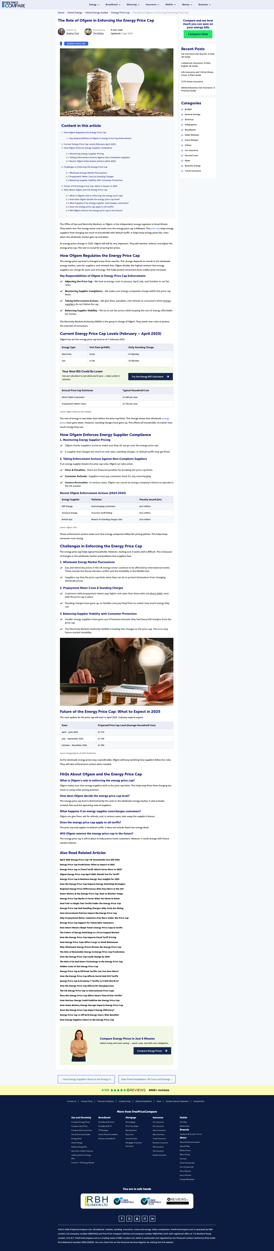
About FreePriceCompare (190, 1142)
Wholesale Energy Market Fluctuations (88, 172)
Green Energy (76, 1142)
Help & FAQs (185, 1146)
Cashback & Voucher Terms (191, 1134)
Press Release (191, 140)
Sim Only (183, 1122)
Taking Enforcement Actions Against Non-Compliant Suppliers (99, 157)
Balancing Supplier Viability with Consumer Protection (96, 180)
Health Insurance (159, 1155)
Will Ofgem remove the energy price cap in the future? (95, 210)
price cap (155, 228)
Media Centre (185, 1150)
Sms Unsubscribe (187, 1167)
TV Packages (103, 1130)
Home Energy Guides (96, 12)
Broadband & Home (106, 1122)
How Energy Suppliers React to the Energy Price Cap (87, 1079)
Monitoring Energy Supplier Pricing (86, 153)
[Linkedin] (152, 1218)
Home (61, 12)
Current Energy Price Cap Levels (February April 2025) (90, 144)
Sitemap (183, 1158)
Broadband (112, 4)
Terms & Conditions (105, 1101)
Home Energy (75, 12)
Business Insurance (160, 1142)
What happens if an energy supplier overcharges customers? (99, 203)
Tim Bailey (98, 33)
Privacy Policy (87, 1101)
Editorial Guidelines (144, 1101)
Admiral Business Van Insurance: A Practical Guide (198, 89)
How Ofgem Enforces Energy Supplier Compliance (88, 147)
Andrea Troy (72, 33)
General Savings (192, 114)
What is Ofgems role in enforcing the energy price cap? (96, 195)
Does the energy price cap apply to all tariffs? (91, 206)
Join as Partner (185, 1175)
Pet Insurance (158, 1147)
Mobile (169, 4)
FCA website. (168, 1242)
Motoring (132, 4)
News (187, 160)
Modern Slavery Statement (177, 1101)
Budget (188, 109)
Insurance (151, 4)
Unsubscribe (199, 1101)
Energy (92, 4)
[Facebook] (121, 1218)
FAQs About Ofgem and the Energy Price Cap (85, 189)
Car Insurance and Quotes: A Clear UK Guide (198, 55)
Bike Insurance (158, 1134)
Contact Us (71, 1101)
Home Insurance (159, 1130)
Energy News (76, 1138)
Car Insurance (191, 150)
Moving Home (131, 1130)
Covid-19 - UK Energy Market (82, 1162)
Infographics (191, 124)
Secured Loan (191, 155)
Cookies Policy (125, 1101)
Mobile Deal (184, 1126)
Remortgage (130, 1122)
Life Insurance (158, 1151)
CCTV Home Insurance (192, 81)
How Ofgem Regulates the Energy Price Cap (85, 132)
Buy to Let (129, 1134)
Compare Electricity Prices (81, 1130)
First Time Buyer (132, 1126)
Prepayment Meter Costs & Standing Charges (91, 176)
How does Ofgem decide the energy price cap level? (94, 199)
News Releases (192, 135)
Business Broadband (106, 1138)
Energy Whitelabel (187, 1179)
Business (203, 4)
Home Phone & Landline (108, 1134)
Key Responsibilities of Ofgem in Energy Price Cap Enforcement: (100, 138)
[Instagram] (145, 1218)
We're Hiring (185, 1154)
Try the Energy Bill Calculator (148, 376)
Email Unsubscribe (187, 1163)
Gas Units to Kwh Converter (82, 1151)
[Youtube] (137, 1218)
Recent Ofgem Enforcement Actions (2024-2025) (92, 161)
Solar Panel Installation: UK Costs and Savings (147, 1079)
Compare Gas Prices (79, 1126)
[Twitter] (129, 1218)
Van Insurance (158, 1126)
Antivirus (189, 119)
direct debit (156, 593)
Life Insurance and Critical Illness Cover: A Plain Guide (197, 73)
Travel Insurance (193, 170)
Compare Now (198, 34)
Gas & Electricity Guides (80, 1134)
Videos (188, 145)
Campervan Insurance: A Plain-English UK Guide (196, 64)
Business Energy (193, 165)
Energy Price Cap (120, 12)
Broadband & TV (104, 1126)
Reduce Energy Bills (79, 1147)
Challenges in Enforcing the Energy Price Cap (85, 167)
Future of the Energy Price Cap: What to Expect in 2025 (90, 186)
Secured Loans (131, 1138)
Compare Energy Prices (149, 1050)
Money (185, 4)
